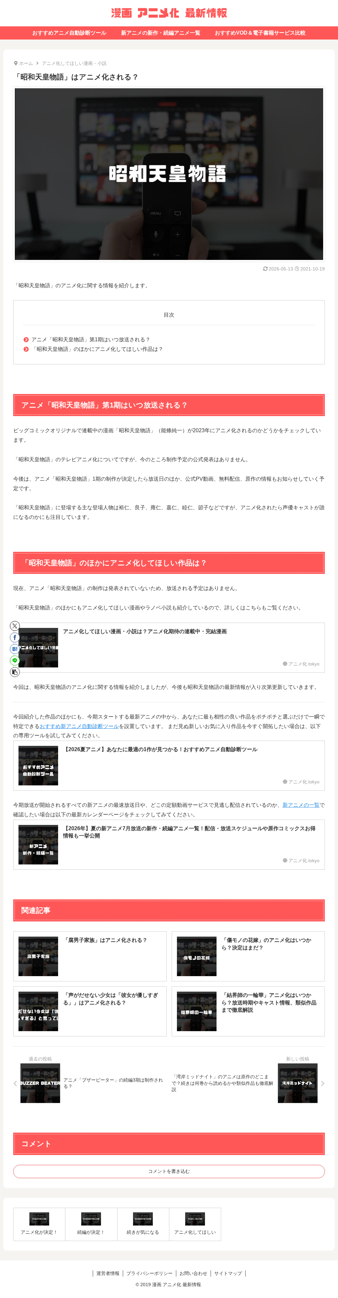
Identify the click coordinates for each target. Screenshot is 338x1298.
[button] (15, 672)
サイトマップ (228, 1273)
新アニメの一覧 (301, 805)
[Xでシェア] (15, 626)
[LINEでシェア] (15, 660)
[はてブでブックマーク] (15, 649)
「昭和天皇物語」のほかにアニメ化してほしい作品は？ (97, 349)
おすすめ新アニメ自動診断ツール (79, 726)
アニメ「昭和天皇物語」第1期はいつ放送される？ (91, 339)
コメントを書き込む (169, 1171)
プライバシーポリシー (149, 1273)
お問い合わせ (193, 1273)
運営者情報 (107, 1273)
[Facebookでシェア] (15, 637)
